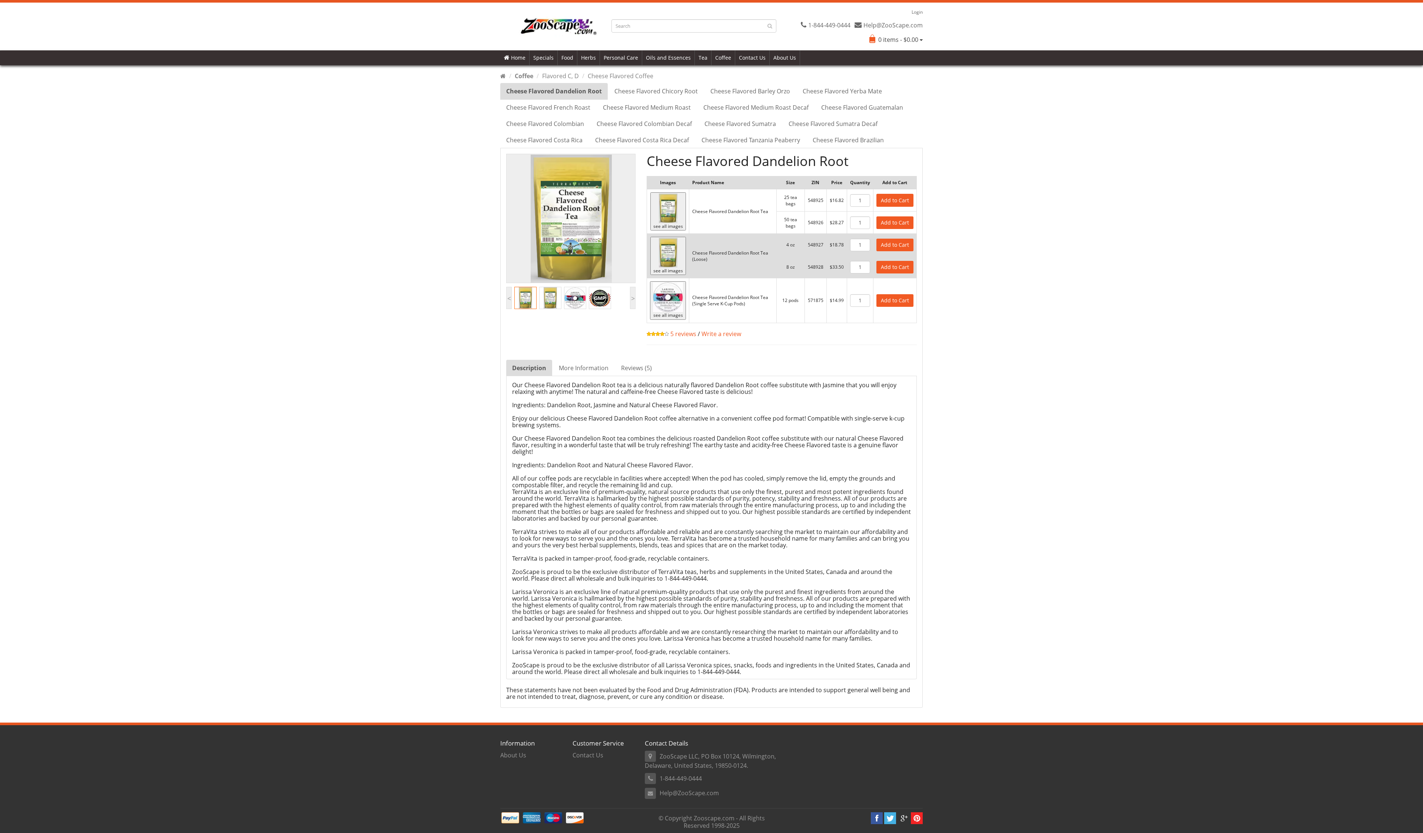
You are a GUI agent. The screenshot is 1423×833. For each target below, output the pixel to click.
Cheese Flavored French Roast (548, 107)
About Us (784, 57)
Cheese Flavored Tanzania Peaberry (750, 140)
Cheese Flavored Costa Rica (544, 140)
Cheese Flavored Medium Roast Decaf (756, 107)
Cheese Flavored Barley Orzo (750, 91)
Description (529, 368)
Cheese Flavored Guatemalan (862, 107)
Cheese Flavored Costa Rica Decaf (642, 140)
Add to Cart (895, 200)
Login (917, 12)
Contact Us (752, 57)
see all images (668, 226)
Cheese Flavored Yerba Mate (842, 91)
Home (517, 57)
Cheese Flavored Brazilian (848, 140)
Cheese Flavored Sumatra (740, 124)
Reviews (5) (636, 368)
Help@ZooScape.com (689, 793)
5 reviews (682, 334)
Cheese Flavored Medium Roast (647, 107)
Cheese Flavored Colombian (545, 124)
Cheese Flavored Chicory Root (656, 91)
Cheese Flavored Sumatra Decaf (833, 124)
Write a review (721, 334)
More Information (583, 368)
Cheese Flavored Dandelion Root (554, 91)
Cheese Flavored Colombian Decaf (644, 124)
